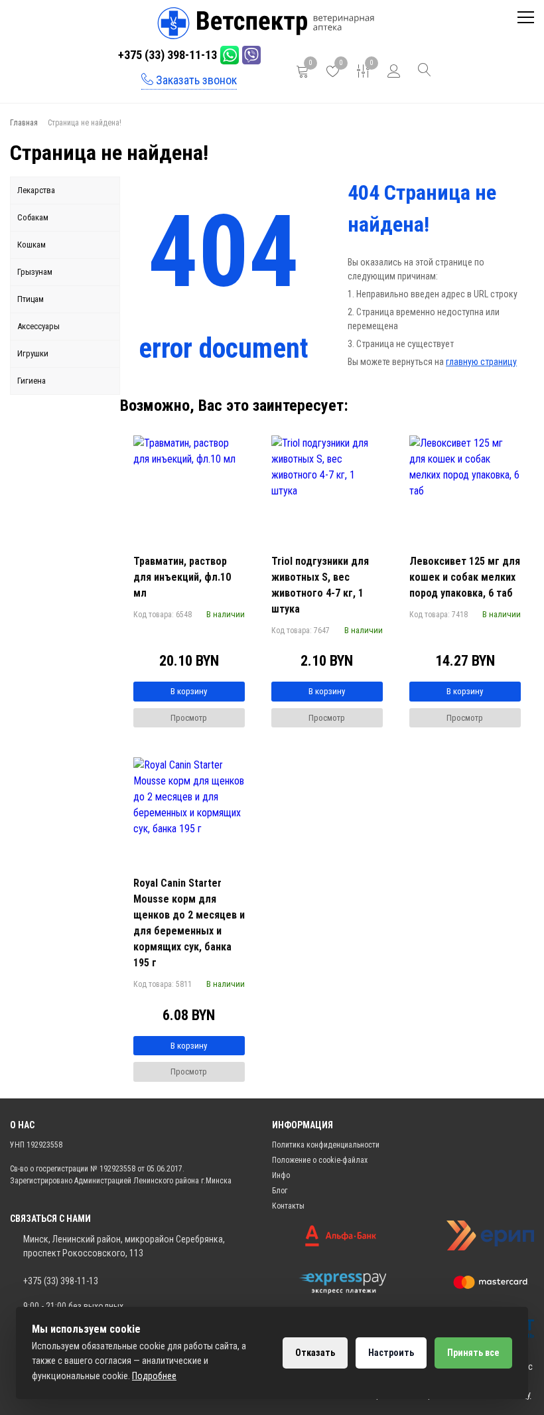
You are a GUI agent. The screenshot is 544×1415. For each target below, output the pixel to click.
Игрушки (32, 353)
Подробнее (154, 1376)
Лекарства (36, 190)
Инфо (281, 1175)
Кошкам (31, 245)
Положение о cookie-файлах (320, 1160)
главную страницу (481, 361)
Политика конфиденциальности (325, 1145)
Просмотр (188, 718)
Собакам (32, 217)
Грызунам (34, 272)
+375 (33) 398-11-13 (167, 55)
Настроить (391, 1352)
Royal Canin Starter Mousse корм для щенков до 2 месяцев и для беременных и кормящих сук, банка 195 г (189, 923)
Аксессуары (38, 326)
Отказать (315, 1352)
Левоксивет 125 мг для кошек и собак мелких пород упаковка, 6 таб (464, 577)
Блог (279, 1190)
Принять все (473, 1352)
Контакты (288, 1206)
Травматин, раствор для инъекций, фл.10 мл (182, 577)
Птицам (30, 299)
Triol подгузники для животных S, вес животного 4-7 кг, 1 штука (320, 585)
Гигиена (31, 381)
